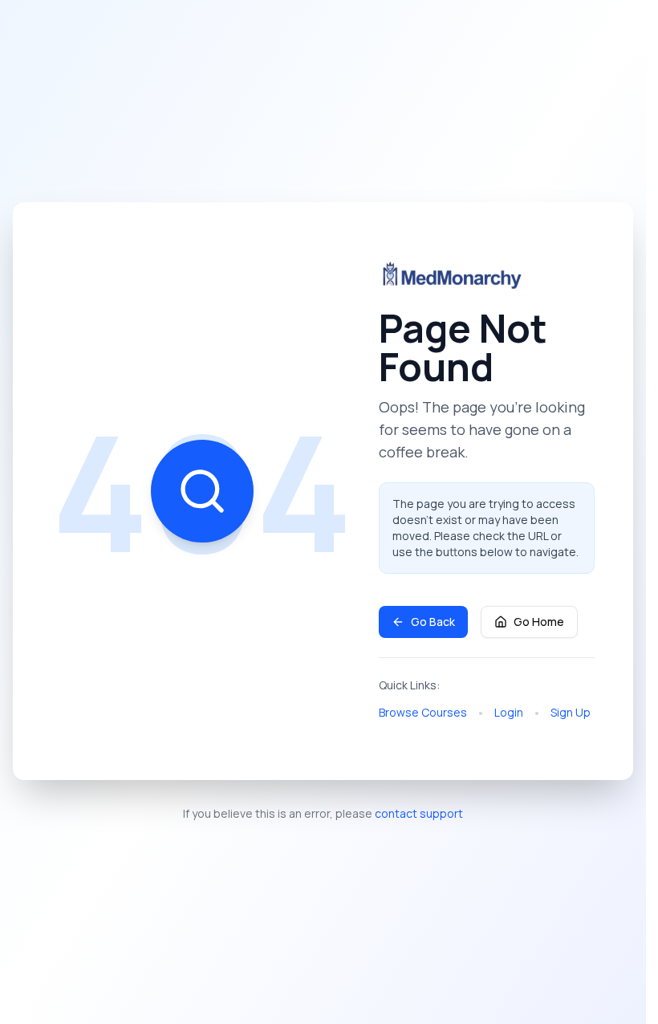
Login (508, 712)
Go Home (539, 621)
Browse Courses (423, 712)
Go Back (433, 621)
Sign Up (570, 712)
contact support (419, 813)
